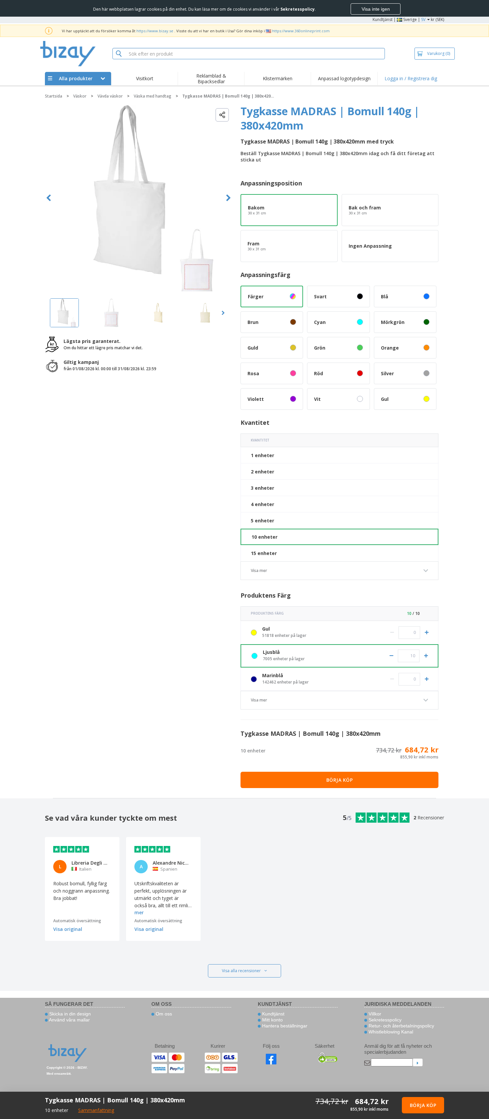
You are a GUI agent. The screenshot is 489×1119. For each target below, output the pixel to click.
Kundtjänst (383, 19)
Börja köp (339, 780)
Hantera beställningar (284, 1025)
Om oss (163, 1013)
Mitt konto (272, 1019)
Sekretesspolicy (384, 1019)
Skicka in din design (69, 1013)
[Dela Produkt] (222, 115)
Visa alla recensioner (241, 971)
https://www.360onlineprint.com (301, 30)
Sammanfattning (96, 1110)
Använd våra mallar (69, 1019)
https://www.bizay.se (154, 30)
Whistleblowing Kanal (390, 1031)
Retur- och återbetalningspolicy (400, 1025)
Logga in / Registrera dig (411, 78)
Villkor (374, 1013)
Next (228, 197)
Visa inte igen (376, 9)
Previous (49, 197)
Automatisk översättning (77, 921)
